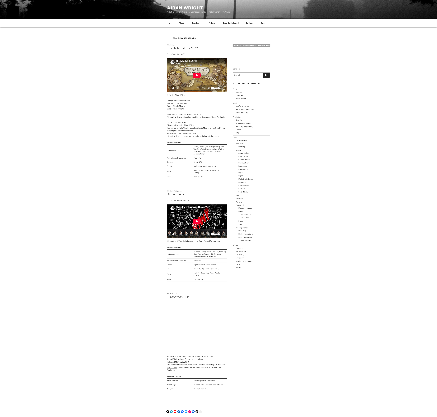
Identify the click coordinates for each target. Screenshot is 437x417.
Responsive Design (245, 237)
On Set (238, 130)
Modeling (241, 147)
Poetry (238, 268)
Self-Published (241, 251)
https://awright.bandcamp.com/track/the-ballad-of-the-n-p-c (193, 136)
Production (237, 117)
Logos (240, 176)
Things (240, 224)
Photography (240, 205)
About (181, 23)
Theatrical (245, 217)
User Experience (242, 228)
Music (235, 103)
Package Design (244, 185)
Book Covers (243, 156)
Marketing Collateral (245, 179)
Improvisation (241, 99)
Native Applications (245, 234)
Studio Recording (242, 112)
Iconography (243, 166)
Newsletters (242, 182)
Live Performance (242, 106)
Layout (240, 172)
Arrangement (240, 92)
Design (238, 150)
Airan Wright (185, 7)
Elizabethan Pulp (178, 297)
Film (237, 195)
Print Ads (241, 189)
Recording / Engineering (244, 126)
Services (249, 23)
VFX (237, 133)
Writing (235, 245)
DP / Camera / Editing (243, 123)
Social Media (243, 192)
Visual (235, 138)
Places (240, 221)
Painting (239, 202)
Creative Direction (242, 140)
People (240, 211)
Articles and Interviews (244, 261)
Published (239, 248)
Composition (240, 95)
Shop (262, 23)
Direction (239, 120)
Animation (239, 144)
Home (170, 23)
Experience (196, 23)
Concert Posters (244, 159)
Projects (212, 23)
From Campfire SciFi (175, 54)
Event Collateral (244, 163)
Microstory (240, 258)
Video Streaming (244, 240)
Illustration (239, 199)
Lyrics (238, 264)
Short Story (240, 255)
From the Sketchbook (231, 23)
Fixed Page (242, 231)
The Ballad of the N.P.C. (182, 48)
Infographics (243, 169)
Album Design (243, 153)
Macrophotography (245, 208)
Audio (235, 89)
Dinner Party (175, 194)
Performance (246, 214)
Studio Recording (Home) (245, 109)
